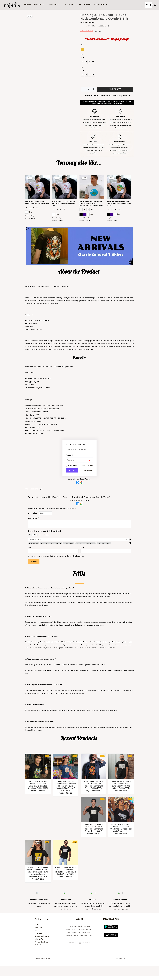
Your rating (33, 513)
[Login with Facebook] (77, 482)
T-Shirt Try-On (100, 5)
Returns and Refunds (42, 936)
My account (39, 927)
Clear (30, 212)
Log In (71, 470)
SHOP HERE (39, 5)
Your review (33, 518)
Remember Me (72, 465)
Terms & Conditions (41, 942)
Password (69, 455)
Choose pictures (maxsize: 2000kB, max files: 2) (44, 531)
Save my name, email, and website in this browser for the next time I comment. (57, 556)
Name (30, 547)
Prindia (27, 5)
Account (53, 5)
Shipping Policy (40, 939)
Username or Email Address (75, 444)
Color (83, 45)
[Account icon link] (155, 5)
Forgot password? (87, 465)
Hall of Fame (85, 5)
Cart (36, 930)
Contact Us (68, 5)
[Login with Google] (81, 482)
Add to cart (115, 89)
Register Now (88, 470)
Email (83, 547)
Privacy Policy (40, 933)
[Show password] (89, 460)
